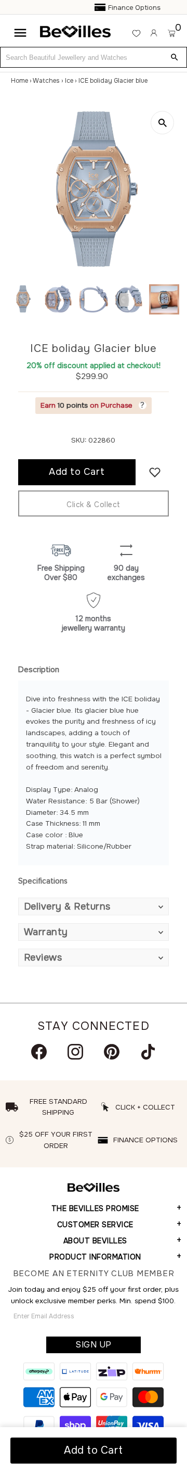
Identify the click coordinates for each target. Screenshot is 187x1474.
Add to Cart (93, 1450)
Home (19, 81)
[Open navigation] (20, 33)
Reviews (43, 957)
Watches (46, 81)
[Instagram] (75, 1052)
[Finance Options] (64, 8)
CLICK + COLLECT (145, 1107)
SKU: (78, 440)
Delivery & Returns (67, 906)
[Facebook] (39, 1052)
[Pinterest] (111, 1052)
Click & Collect (93, 504)
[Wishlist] (136, 33)
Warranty (46, 932)
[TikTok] (148, 1052)
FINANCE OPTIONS (145, 1140)
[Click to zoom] (162, 122)
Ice (69, 81)
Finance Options (98, 8)
